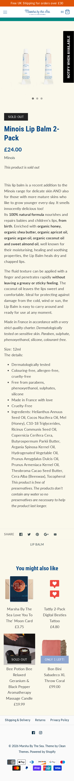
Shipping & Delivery (17, 720)
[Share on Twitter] (29, 534)
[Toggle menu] (5, 12)
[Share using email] (55, 534)
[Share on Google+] (46, 534)
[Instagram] (40, 732)
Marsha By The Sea (31, 746)
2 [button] (37, 99)
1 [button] (33, 99)
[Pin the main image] (37, 534)
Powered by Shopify (43, 751)
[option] (37, 58)
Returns (40, 720)
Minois (9, 157)
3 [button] (41, 99)
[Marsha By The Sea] (37, 12)
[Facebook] (33, 732)
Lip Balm (37, 544)
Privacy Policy (59, 720)
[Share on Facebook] (20, 534)
